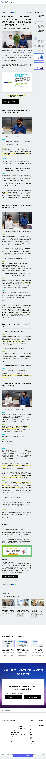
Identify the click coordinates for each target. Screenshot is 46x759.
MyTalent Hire (15, 732)
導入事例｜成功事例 (25, 28)
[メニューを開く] (44, 2)
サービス (13, 720)
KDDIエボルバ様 (25, 52)
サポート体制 (14, 739)
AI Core (13, 741)
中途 (18, 28)
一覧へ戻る (5, 6)
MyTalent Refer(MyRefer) (18, 726)
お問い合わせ (41, 725)
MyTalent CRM (15, 723)
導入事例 (32, 725)
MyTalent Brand (16, 725)
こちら (14, 572)
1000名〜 (5, 28)
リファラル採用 (12, 28)
